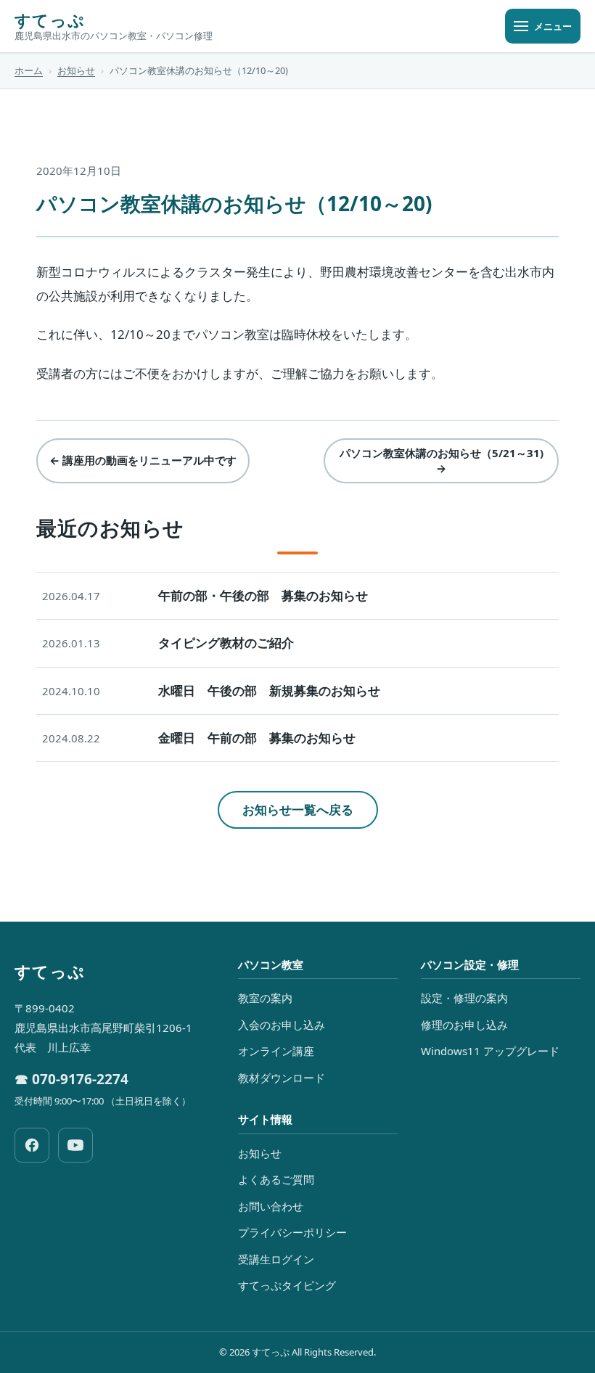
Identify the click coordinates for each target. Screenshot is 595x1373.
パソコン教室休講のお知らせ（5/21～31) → (441, 460)
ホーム (29, 70)
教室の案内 (265, 998)
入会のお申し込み (281, 1024)
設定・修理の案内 (464, 998)
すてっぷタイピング (287, 1285)
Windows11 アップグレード (490, 1051)
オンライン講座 (276, 1051)
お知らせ (76, 70)
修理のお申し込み (464, 1024)
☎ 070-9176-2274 (71, 1079)
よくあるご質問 (276, 1179)
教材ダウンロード (281, 1077)
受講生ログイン (276, 1259)
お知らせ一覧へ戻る (297, 809)
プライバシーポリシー (292, 1232)
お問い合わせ (270, 1206)
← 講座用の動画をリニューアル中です (143, 460)
